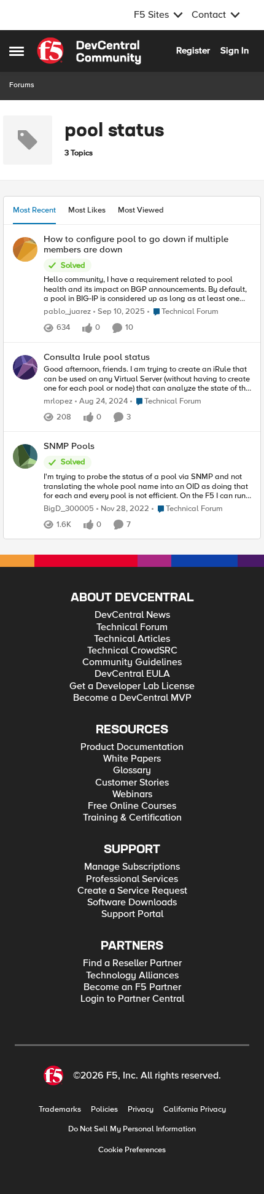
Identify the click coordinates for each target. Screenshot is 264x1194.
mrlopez (58, 401)
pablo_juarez (67, 311)
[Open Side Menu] (16, 51)
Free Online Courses (132, 806)
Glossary (132, 770)
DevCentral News (132, 615)
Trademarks (60, 1109)
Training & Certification (132, 818)
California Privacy (194, 1109)
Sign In (234, 50)
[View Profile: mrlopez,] (25, 367)
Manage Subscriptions (132, 867)
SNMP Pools (69, 446)
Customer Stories (132, 783)
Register (193, 50)
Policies (104, 1109)
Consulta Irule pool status (97, 357)
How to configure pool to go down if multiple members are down (136, 244)
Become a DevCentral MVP (132, 698)
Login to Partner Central (132, 999)
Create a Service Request (132, 891)
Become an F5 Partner (132, 987)
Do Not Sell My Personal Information (132, 1129)
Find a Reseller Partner (132, 963)
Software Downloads (132, 902)
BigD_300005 (69, 508)
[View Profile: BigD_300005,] (25, 456)
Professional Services (132, 879)
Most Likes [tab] (87, 210)
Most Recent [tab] (34, 210)
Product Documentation (132, 747)
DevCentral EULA (132, 674)
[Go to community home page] (89, 51)
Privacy (140, 1109)
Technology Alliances (132, 975)
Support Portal (132, 914)
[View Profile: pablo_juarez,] (25, 249)
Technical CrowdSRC (132, 651)
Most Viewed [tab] (141, 210)
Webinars (132, 794)
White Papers (132, 759)
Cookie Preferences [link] (132, 1150)
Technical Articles (132, 639)
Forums (21, 85)
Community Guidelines (132, 662)
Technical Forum (132, 627)
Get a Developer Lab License (132, 686)
